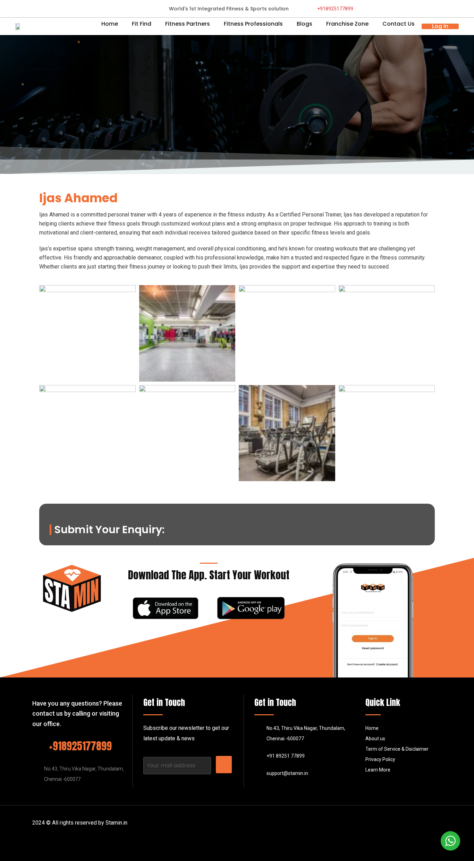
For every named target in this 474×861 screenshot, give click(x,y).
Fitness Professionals (253, 24)
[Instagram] (419, 826)
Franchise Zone (347, 24)
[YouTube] (435, 826)
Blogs (304, 24)
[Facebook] (389, 826)
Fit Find (141, 24)
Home (109, 24)
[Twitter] (404, 826)
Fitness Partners (187, 24)
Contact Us (398, 24)
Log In (440, 26)
